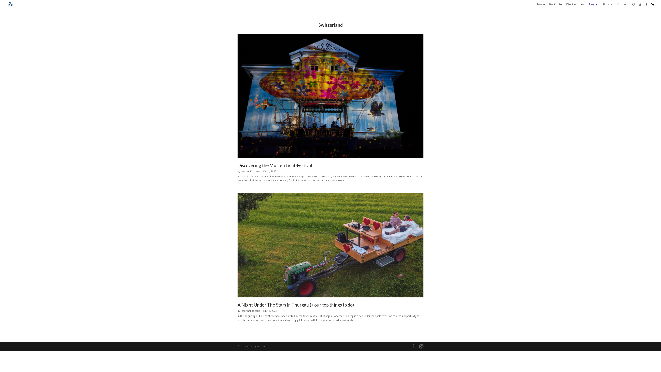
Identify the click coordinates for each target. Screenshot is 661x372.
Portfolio (555, 4)
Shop (605, 4)
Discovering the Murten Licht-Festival (275, 165)
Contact (622, 4)
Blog (592, 4)
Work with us (575, 4)
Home (541, 4)
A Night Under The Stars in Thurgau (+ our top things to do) (296, 305)
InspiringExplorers (250, 171)
